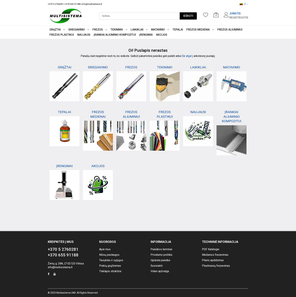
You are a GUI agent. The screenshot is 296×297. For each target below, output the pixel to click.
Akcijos (97, 166)
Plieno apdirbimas (213, 260)
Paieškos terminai (161, 249)
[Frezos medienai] (98, 136)
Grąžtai (64, 67)
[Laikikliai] (198, 86)
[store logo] (66, 16)
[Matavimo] (231, 86)
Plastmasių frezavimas (216, 265)
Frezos (131, 67)
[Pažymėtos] (205, 14)
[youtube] (54, 274)
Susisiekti (157, 265)
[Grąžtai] (64, 86)
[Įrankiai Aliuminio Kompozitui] (231, 140)
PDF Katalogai (210, 249)
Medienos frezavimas (215, 254)
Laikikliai (198, 67)
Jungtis (235, 13)
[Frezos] (131, 86)
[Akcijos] (98, 185)
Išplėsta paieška (160, 260)
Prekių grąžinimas (110, 265)
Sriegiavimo (98, 67)
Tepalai (64, 112)
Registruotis (238, 17)
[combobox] (139, 16)
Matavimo (231, 67)
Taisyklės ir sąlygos (111, 260)
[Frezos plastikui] (165, 136)
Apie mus (104, 249)
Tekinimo (164, 67)
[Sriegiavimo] (98, 86)
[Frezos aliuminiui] (131, 136)
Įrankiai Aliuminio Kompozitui (231, 116)
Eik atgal (187, 56)
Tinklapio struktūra (110, 271)
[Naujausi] (198, 131)
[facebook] (48, 274)
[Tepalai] (64, 131)
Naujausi (198, 112)
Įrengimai (64, 166)
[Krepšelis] (216, 14)
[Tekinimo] (165, 86)
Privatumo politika (161, 254)
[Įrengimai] (64, 185)
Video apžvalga (160, 271)
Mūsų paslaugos (109, 254)
